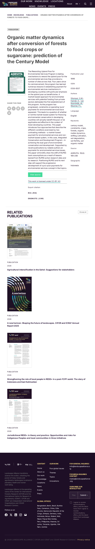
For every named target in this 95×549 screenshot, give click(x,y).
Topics (52, 477)
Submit (83, 495)
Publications (32, 15)
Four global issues (57, 468)
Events (40, 490)
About (69, 4)
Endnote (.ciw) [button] (36, 198)
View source (35, 175)
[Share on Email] (9, 113)
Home (39, 468)
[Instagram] (23, 108)
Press (39, 494)
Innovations (54, 481)
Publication (13, 29)
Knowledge (19, 15)
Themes (53, 473)
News (39, 486)
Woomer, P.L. (76, 106)
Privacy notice (84, 540)
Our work (40, 475)
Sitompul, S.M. (77, 98)
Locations (41, 483)
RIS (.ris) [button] (32, 193)
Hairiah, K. (75, 101)
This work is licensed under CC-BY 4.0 (44, 181)
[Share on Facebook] (9, 108)
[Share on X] (14, 108)
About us (40, 472)
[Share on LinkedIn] (18, 108)
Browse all (83, 212)
